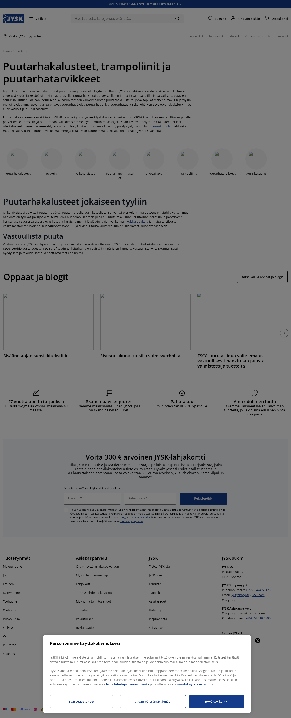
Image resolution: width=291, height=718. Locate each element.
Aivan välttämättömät (152, 701)
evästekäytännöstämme (195, 684)
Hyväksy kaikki (217, 701)
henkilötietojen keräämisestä (127, 684)
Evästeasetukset (82, 701)
